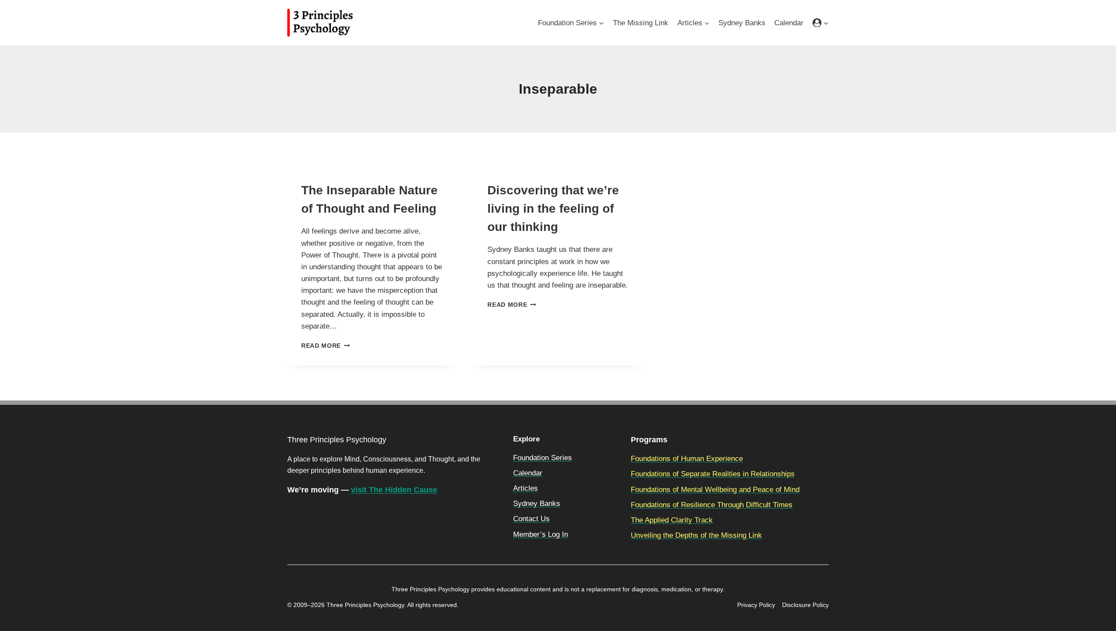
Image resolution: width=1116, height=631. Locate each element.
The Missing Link (640, 23)
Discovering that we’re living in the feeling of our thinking (553, 208)
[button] (826, 23)
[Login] (821, 23)
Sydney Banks (742, 23)
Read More (325, 346)
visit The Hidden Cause (394, 489)
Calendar (788, 23)
